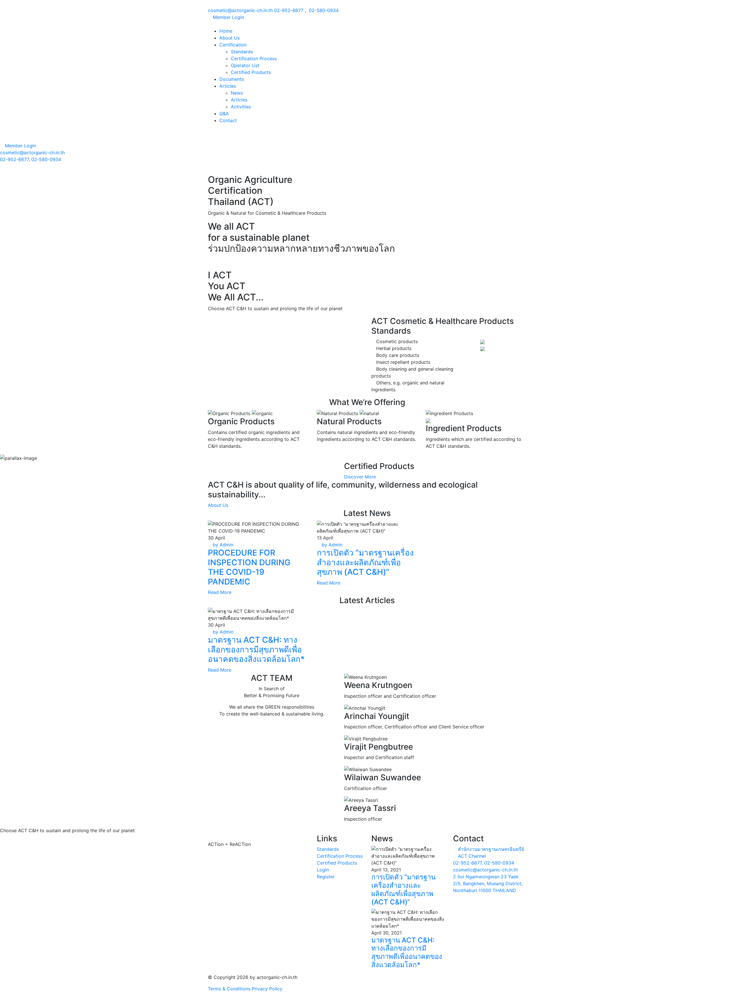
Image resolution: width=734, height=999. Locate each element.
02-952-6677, (468, 863)
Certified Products (251, 72)
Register (326, 876)
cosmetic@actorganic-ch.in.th (240, 10)
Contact (228, 120)
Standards (242, 51)
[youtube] (6, 171)
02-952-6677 (288, 10)
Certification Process (254, 58)
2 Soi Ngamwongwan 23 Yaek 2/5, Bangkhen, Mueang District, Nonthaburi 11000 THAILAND (487, 883)
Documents (231, 79)
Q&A (224, 113)
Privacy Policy (267, 989)
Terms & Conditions (229, 989)
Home (225, 31)
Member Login (227, 17)
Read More (219, 592)
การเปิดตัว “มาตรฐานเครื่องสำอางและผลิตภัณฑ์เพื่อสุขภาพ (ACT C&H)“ (365, 562)
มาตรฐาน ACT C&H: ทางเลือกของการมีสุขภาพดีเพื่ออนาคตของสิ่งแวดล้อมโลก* (256, 649)
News (237, 93)
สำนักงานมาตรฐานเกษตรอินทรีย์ (491, 849)
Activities (241, 107)
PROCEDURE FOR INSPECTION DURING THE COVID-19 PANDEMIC (249, 567)
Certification (233, 45)
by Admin (222, 545)
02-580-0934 (324, 10)
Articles (227, 86)
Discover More (360, 477)
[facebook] (1, 171)
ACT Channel (472, 856)
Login (323, 870)
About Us (229, 38)
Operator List (245, 65)
